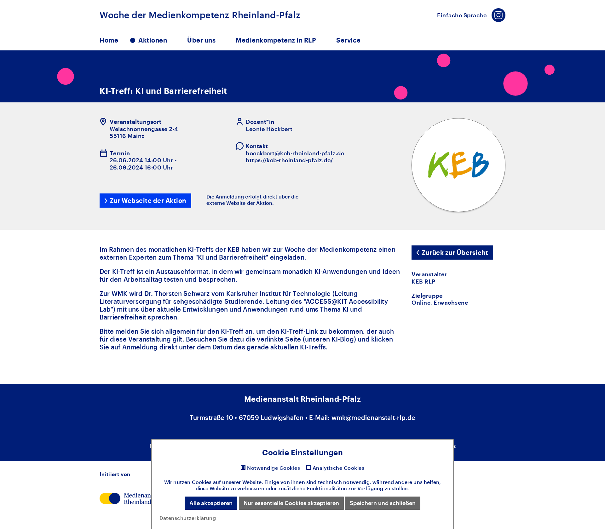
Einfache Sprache (462, 15)
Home (109, 40)
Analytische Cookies (339, 468)
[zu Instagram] (498, 15)
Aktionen (152, 40)
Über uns (201, 40)
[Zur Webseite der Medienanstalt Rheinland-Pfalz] (133, 497)
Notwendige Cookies (273, 468)
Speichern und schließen (383, 503)
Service (348, 40)
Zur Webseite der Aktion (148, 200)
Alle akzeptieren (211, 503)
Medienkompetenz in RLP (276, 40)
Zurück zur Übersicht (455, 252)
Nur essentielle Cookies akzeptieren (291, 503)
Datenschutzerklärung (187, 518)
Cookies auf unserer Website (227, 482)
